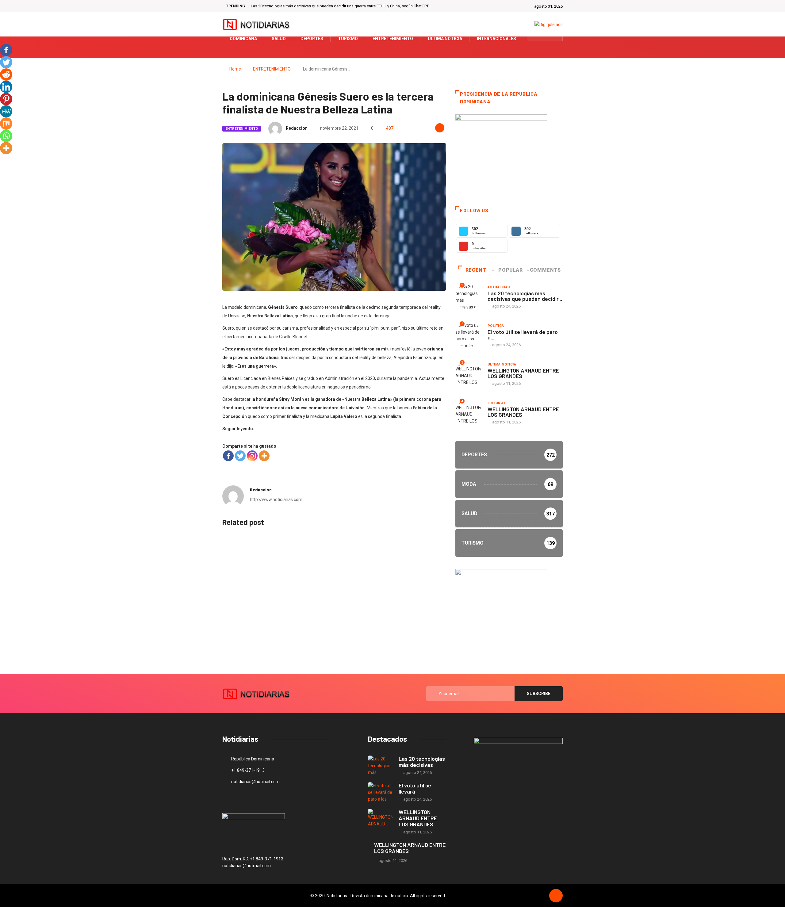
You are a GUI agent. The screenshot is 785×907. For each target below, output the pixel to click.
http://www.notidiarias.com (276, 499)
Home (235, 69)
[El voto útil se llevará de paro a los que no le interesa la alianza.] (380, 792)
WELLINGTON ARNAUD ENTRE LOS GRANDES (523, 373)
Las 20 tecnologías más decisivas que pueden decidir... (525, 296)
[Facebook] (228, 455)
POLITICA (496, 326)
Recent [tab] (475, 270)
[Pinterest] (6, 99)
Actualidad (499, 287)
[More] (264, 455)
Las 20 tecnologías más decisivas (422, 761)
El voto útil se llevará (415, 788)
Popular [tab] (510, 270)
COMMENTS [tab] (545, 270)
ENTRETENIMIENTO (272, 69)
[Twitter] (545, 38)
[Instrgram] (554, 38)
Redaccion (297, 128)
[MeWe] (6, 111)
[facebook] (535, 38)
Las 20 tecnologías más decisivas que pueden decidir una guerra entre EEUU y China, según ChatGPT (340, 6)
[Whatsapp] (6, 136)
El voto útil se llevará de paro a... (523, 334)
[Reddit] (6, 74)
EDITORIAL (497, 403)
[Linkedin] (6, 87)
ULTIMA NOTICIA (502, 364)
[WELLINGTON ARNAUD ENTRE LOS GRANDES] (380, 819)
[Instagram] (252, 455)
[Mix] (6, 123)
